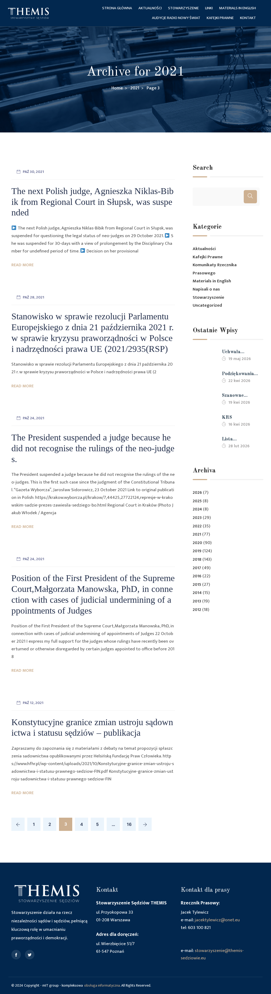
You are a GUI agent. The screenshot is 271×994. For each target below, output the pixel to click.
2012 (197, 609)
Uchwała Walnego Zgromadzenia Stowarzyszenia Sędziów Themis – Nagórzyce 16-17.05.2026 (239, 352)
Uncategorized (207, 305)
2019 (197, 551)
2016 (197, 576)
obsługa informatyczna (102, 985)
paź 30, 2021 (33, 171)
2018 (197, 559)
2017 (197, 568)
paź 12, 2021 (33, 703)
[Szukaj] (250, 196)
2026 (197, 492)
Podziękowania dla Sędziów (238, 374)
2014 (197, 592)
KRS (227, 417)
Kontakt (248, 18)
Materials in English (237, 8)
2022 (197, 526)
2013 (197, 601)
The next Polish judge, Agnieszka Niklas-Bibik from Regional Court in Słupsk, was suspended (92, 202)
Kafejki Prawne (220, 18)
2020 (197, 542)
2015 (197, 584)
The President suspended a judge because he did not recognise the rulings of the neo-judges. (92, 448)
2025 (197, 501)
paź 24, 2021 (33, 418)
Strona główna (117, 8)
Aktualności (150, 8)
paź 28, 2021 (33, 297)
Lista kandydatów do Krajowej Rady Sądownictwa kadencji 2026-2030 (238, 440)
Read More (22, 265)
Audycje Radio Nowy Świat (176, 18)
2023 (197, 517)
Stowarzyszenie (183, 8)
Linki (209, 8)
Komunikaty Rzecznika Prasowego (215, 269)
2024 (197, 509)
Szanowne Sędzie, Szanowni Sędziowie (240, 396)
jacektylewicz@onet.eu (217, 920)
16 (129, 824)
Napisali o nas (206, 289)
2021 (197, 534)
